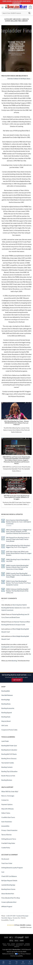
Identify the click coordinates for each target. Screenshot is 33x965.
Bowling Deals (5, 717)
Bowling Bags (5, 699)
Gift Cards (4, 725)
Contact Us (5, 800)
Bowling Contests (7, 767)
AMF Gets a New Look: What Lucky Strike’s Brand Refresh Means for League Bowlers (18, 553)
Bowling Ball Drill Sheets (9, 754)
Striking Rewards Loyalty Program (12, 867)
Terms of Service (6, 834)
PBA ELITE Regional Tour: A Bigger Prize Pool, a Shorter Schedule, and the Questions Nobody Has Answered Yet (18, 531)
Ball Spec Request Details (9, 880)
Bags (8, 944)
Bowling (14, 660)
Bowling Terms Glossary (8, 758)
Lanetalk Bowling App (8, 885)
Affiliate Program (6, 906)
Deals (5, 945)
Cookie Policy (5, 847)
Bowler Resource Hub (8, 776)
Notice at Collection (8, 953)
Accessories (20, 944)
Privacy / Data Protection (9, 830)
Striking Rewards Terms (8, 839)
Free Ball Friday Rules (8, 843)
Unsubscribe (16, 918)
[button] (2, 7)
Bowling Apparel (6, 712)
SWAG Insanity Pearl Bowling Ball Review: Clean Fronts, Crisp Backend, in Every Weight (18, 575)
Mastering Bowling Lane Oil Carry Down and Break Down (15, 615)
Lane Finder (5, 741)
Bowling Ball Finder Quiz (9, 745)
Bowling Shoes (6, 704)
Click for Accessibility (16, 956)
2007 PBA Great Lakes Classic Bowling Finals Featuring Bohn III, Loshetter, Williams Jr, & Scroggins (16, 497)
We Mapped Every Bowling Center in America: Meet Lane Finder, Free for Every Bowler (17, 539)
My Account (5, 859)
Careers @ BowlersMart (8, 902)
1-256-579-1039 (10, 916)
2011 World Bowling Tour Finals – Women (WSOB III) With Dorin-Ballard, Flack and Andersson (16, 422)
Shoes (13, 944)
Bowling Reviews (6, 780)
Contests (27, 945)
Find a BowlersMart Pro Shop (10, 898)
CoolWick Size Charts (8, 817)
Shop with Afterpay (7, 809)
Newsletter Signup (6, 918)
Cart (2, 872)
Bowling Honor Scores (8, 889)
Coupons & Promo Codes (9, 730)
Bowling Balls (5, 691)
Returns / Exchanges (7, 796)
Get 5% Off (18, 680)
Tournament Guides (7, 763)
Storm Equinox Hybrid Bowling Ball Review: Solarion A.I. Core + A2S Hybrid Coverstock (18, 521)
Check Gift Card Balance (9, 876)
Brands (16, 946)
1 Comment (11, 525)
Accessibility (5, 826)
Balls (4, 944)
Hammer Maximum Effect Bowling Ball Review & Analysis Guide (15, 623)
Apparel (27, 944)
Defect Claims (5, 813)
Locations (11, 945)
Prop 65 (12, 920)
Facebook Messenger (22, 916)
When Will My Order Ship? (9, 791)
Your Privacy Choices (24, 953)
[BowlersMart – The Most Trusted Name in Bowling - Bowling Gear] (16, 7)
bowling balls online (7, 647)
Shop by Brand (6, 721)
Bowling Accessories (7, 708)
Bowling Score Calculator (9, 750)
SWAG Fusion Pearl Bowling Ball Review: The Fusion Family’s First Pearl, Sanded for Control (18, 583)
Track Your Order (6, 863)
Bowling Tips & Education (9, 771)
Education (19, 945)
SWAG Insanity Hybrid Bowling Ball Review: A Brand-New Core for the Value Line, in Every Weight (17, 567)
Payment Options (7, 804)
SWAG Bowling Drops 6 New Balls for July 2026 (18, 560)
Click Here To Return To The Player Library (18, 78)
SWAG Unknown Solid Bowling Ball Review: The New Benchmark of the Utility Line (17, 590)
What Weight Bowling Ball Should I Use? (15, 630)
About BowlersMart (7, 893)
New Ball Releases (7, 695)
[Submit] (29, 13)
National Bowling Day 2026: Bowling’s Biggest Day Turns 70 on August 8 (18, 546)
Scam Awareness (6, 821)
